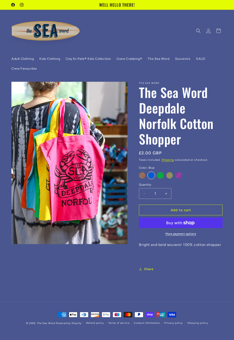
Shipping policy (197, 323)
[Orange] (142, 175)
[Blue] (151, 175)
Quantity (145, 184)
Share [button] (148, 269)
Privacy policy (173, 323)
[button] (198, 31)
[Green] (160, 175)
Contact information (147, 323)
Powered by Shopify (69, 323)
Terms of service (118, 323)
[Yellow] (169, 175)
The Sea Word (46, 323)
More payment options (180, 233)
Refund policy (95, 323)
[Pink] (179, 175)
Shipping (168, 159)
